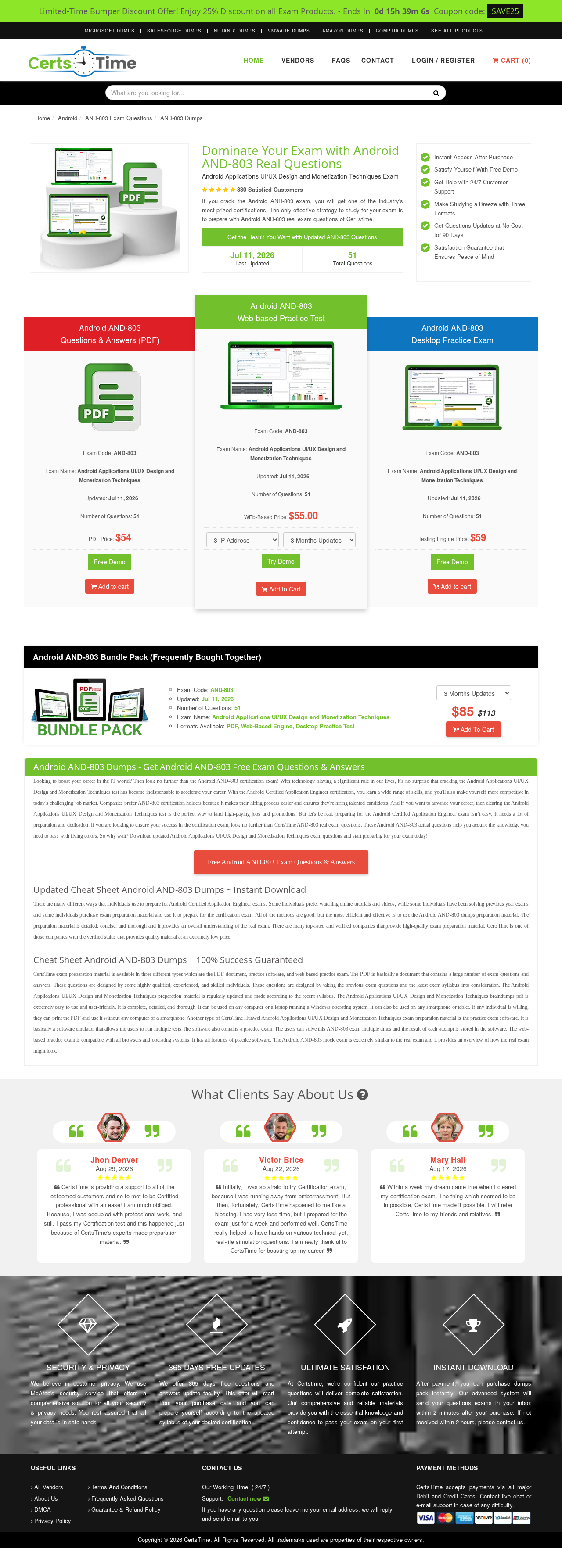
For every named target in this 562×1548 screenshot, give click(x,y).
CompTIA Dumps (397, 31)
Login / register (443, 60)
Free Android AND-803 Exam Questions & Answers (281, 862)
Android (67, 118)
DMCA (42, 1509)
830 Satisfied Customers (270, 189)
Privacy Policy (52, 1520)
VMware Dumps (289, 31)
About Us (46, 1498)
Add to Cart (284, 588)
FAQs (341, 60)
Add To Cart (476, 729)
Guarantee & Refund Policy (126, 1509)
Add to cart (113, 586)
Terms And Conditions (119, 1487)
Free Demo (110, 561)
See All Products (457, 31)
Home (254, 60)
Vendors (297, 60)
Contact (376, 60)
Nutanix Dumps (235, 31)
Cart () (515, 60)
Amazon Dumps (343, 31)
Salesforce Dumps (174, 31)
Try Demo (281, 561)
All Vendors (48, 1487)
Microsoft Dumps (110, 31)
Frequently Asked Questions (127, 1498)
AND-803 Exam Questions (118, 118)
